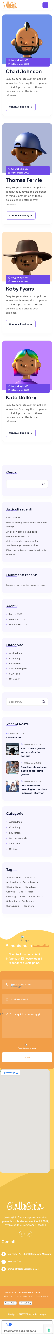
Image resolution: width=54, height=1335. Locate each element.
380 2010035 (14, 1261)
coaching (30, 887)
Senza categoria (18, 668)
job (21, 891)
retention (34, 896)
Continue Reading (19, 106)
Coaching (14, 658)
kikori (31, 891)
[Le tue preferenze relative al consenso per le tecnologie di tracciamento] (49, 1330)
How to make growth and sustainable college (33, 752)
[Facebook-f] (21, 1233)
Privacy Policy (10, 1303)
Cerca (11, 472)
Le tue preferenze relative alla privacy (30, 1324)
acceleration (13, 877)
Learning (11, 896)
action (28, 877)
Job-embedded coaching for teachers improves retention (34, 789)
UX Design (14, 678)
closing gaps (13, 887)
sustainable (12, 906)
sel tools (27, 901)
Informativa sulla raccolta (20, 1330)
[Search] (45, 701)
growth (10, 891)
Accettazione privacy (27, 1048)
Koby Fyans (20, 289)
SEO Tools (14, 673)
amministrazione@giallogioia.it (23, 1269)
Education (15, 663)
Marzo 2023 (15, 614)
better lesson (30, 882)
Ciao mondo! (13, 517)
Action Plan (15, 653)
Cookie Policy (25, 1303)
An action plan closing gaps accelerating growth (34, 771)
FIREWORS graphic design (32, 1314)
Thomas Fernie (24, 180)
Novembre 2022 (18, 624)
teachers (29, 906)
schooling (12, 901)
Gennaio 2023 (17, 619)
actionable (12, 882)
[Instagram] (29, 1233)
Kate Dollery (21, 397)
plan (22, 896)
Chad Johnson (24, 71)
